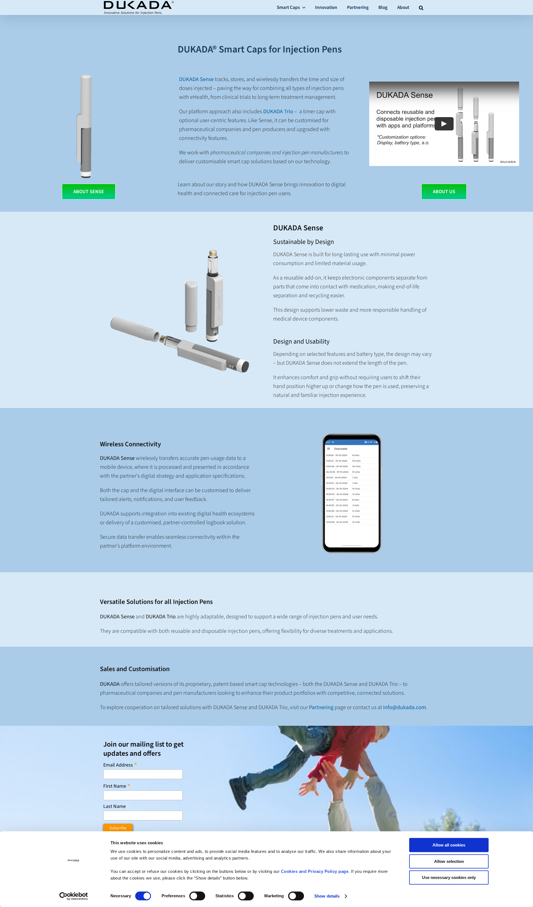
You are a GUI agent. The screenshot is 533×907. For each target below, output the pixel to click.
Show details (327, 896)
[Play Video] (444, 123)
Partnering (321, 707)
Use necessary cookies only (449, 877)
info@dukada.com (404, 707)
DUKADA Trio (278, 111)
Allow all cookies (449, 845)
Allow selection (449, 861)
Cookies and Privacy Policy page (315, 871)
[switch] (197, 895)
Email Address (120, 765)
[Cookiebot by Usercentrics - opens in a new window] (73, 896)
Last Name (114, 806)
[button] (421, 7)
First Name (116, 786)
